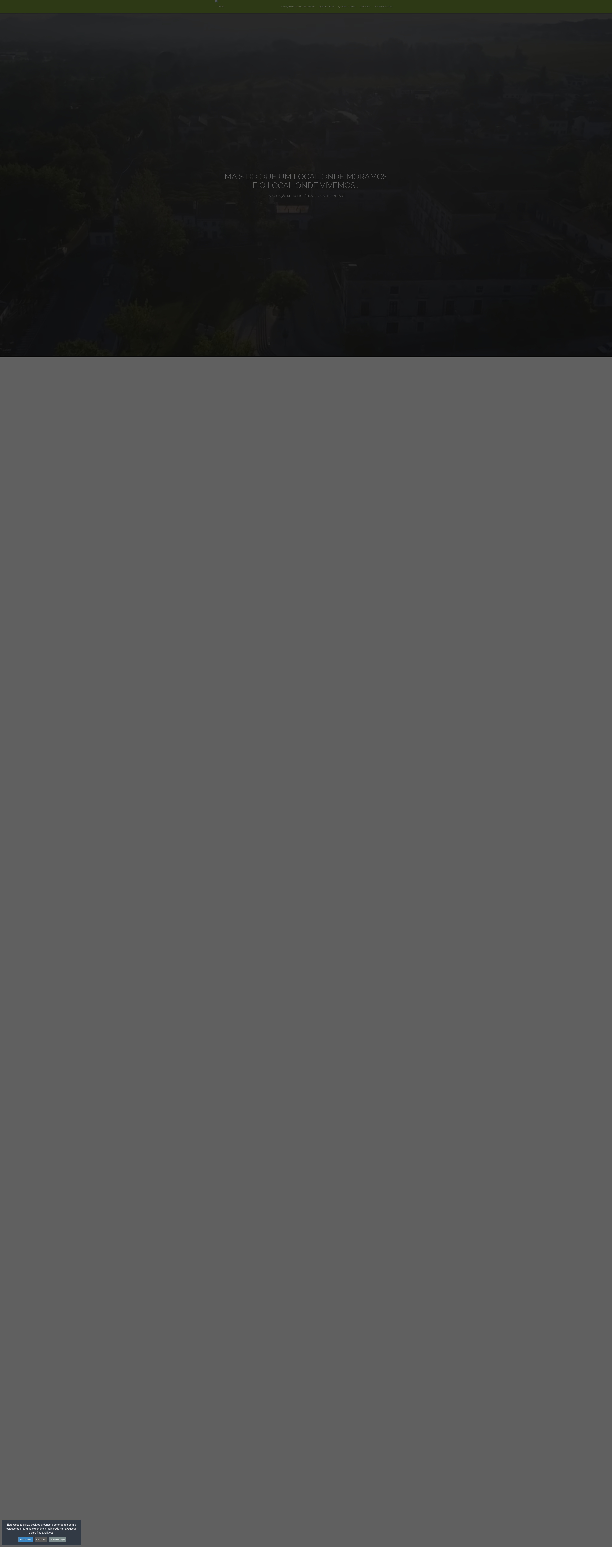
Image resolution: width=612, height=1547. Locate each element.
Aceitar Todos (25, 1539)
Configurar (41, 1539)
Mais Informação (58, 1539)
